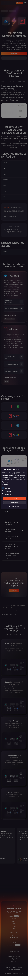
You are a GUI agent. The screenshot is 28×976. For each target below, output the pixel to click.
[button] (14, 506)
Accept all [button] (15, 498)
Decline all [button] (14, 502)
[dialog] (14, 488)
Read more (5, 484)
